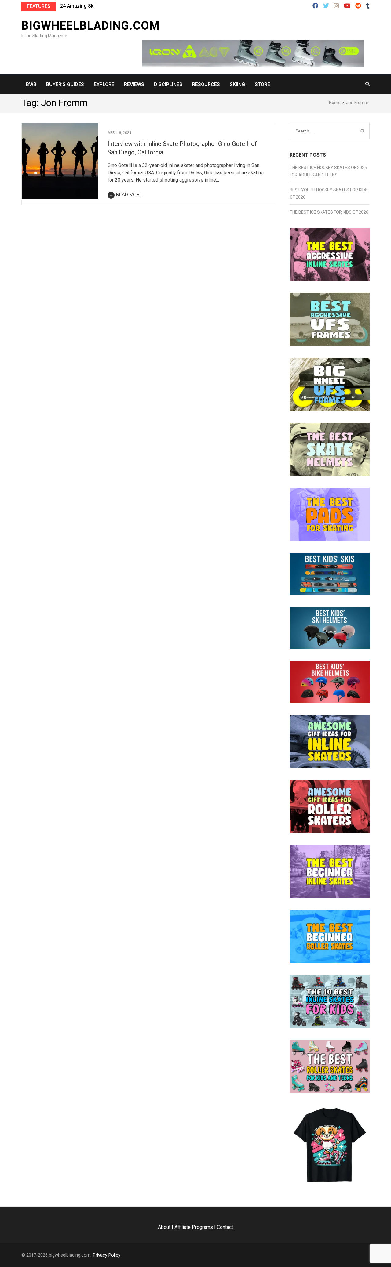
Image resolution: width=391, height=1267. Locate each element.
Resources (206, 84)
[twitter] (326, 6)
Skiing (237, 84)
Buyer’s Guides (65, 84)
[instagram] (336, 6)
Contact (225, 1227)
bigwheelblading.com (90, 25)
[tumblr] (368, 6)
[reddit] (358, 6)
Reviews (134, 84)
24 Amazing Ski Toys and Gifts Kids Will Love (110, 6)
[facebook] (315, 6)
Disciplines (168, 84)
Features (38, 6)
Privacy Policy (106, 1255)
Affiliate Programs (193, 1227)
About (164, 1227)
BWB (31, 84)
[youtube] (347, 6)
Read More (129, 194)
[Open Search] (367, 84)
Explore (104, 84)
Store (262, 84)
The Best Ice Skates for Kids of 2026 (329, 212)
